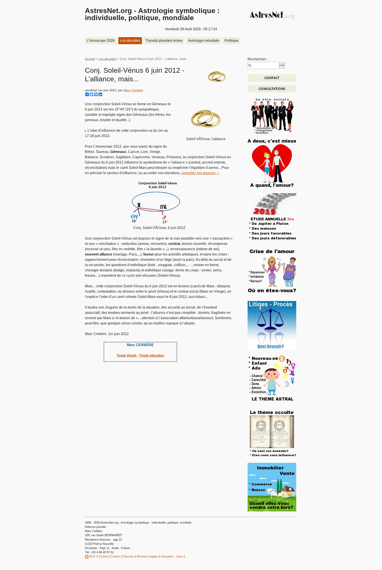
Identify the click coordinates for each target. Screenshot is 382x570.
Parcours (128, 556)
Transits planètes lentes (164, 40)
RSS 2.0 (94, 556)
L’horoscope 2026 (101, 40)
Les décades (130, 40)
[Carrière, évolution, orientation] (272, 115)
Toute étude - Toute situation (140, 355)
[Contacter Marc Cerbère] (272, 78)
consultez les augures (198, 173)
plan (105, 556)
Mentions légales (147, 556)
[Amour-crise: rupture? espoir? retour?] (272, 271)
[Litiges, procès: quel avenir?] (272, 325)
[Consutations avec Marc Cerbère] (272, 88)
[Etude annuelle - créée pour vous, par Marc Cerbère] (272, 217)
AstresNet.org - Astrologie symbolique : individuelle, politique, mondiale (152, 14)
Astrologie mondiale (203, 40)
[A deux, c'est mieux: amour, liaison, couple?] (272, 163)
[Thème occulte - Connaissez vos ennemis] (272, 433)
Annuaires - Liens (172, 556)
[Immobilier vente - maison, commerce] (272, 487)
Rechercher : (258, 59)
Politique (232, 40)
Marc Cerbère (133, 90)
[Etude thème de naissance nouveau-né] (272, 379)
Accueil (90, 59)
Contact (115, 556)
